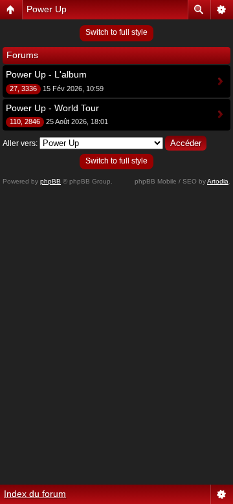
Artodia (217, 181)
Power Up (47, 9)
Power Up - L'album (46, 74)
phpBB (50, 181)
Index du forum (35, 493)
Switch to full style (116, 32)
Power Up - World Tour (52, 108)
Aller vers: (20, 143)
